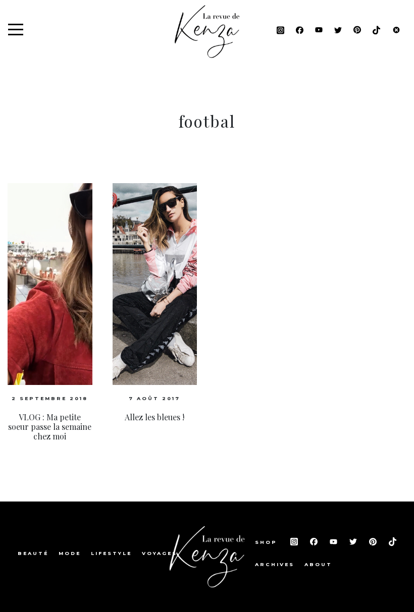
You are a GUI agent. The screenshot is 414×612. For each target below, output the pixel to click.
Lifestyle (111, 553)
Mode (70, 553)
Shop (267, 542)
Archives (274, 564)
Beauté (33, 553)
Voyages (159, 553)
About (318, 564)
